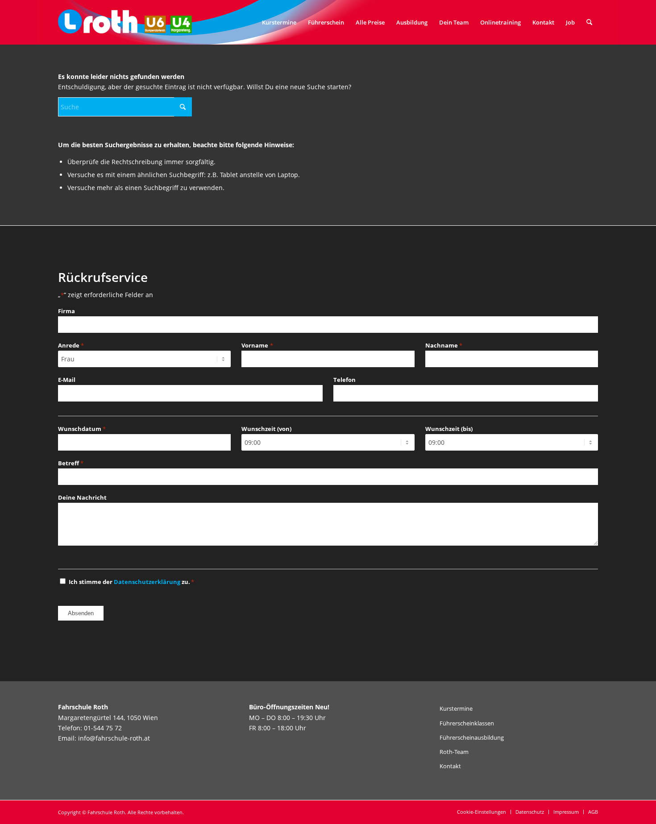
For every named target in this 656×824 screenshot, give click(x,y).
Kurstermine (456, 708)
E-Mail (66, 380)
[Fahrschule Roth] (125, 22)
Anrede (71, 345)
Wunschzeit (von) (266, 429)
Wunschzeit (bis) (449, 429)
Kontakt (450, 766)
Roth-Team (454, 752)
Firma (66, 311)
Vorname (257, 345)
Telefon (344, 380)
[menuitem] (279, 22)
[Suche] (589, 22)
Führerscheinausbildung (472, 737)
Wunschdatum (82, 429)
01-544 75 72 (103, 728)
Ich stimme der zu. (131, 582)
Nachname (443, 345)
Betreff (70, 463)
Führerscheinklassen (467, 723)
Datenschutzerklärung (147, 582)
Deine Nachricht (82, 497)
